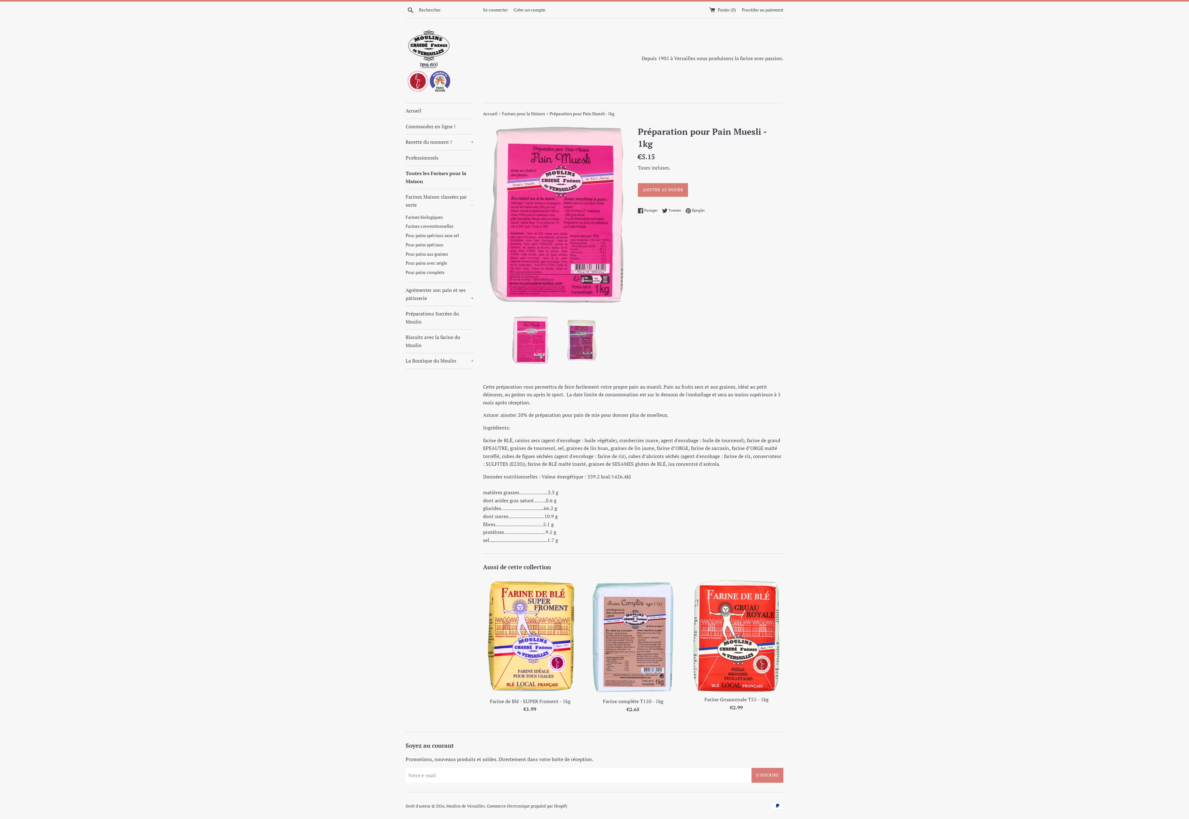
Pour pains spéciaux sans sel (432, 235)
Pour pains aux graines (427, 254)
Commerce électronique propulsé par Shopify (527, 806)
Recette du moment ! (440, 142)
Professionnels (422, 157)
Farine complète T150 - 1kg (633, 701)
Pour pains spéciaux (424, 245)
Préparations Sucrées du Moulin (432, 317)
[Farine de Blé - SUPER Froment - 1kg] (530, 635)
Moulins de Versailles (465, 806)
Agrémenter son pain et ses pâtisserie (440, 294)
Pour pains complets (425, 272)
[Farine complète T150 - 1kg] (633, 636)
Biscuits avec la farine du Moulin (433, 341)
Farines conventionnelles (429, 226)
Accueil (413, 110)
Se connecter (495, 10)
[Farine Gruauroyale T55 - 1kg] (736, 635)
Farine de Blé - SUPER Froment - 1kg (530, 701)
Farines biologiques (424, 217)
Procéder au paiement (762, 10)
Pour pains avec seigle (426, 263)
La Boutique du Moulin (440, 360)
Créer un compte (529, 10)
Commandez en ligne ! (430, 126)
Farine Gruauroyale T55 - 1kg (736, 699)
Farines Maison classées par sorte (439, 200)
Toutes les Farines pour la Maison (436, 177)
